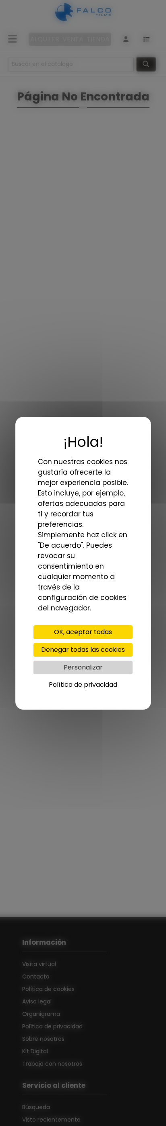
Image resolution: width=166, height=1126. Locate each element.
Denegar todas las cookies (83, 649)
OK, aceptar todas (83, 632)
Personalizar (83, 667)
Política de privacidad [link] (83, 684)
